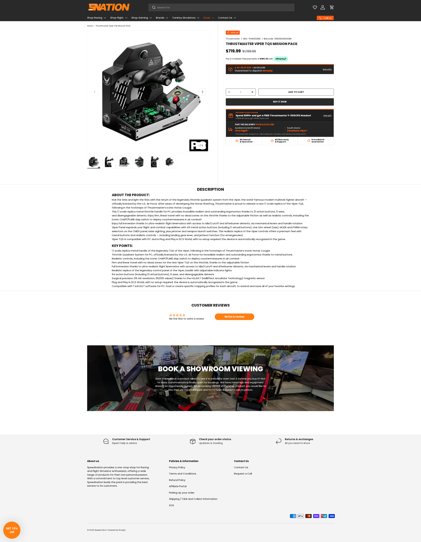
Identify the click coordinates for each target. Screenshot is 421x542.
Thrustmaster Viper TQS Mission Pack (113, 25)
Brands (160, 17)
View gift (327, 115)
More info (327, 69)
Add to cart (296, 92)
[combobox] (221, 7)
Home (90, 25)
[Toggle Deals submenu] (213, 18)
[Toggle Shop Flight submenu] (126, 18)
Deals (206, 17)
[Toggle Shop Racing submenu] (105, 18)
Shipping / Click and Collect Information (193, 499)
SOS (171, 505)
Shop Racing (94, 17)
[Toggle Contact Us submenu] (235, 18)
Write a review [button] (234, 317)
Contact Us (225, 17)
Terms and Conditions (182, 473)
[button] (331, 7)
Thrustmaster (233, 38)
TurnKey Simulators (184, 17)
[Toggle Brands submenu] (167, 18)
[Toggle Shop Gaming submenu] (151, 18)
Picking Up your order (181, 492)
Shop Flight (117, 17)
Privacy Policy (177, 467)
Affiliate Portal (177, 486)
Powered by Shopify (116, 530)
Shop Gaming (139, 17)
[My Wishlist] (315, 7)
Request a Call (243, 473)
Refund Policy (177, 480)
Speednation (101, 530)
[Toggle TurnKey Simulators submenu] (198, 18)
